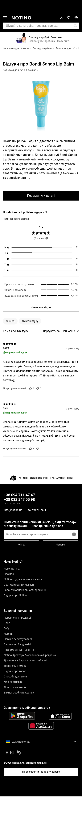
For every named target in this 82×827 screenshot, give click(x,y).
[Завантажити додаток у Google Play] (22, 716)
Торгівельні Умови (15, 665)
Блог (7, 623)
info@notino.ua (13, 509)
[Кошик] (76, 18)
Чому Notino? (12, 568)
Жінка (21, 544)
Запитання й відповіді (17, 644)
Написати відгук (41, 307)
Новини (8, 633)
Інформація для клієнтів (19, 649)
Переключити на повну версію (41, 771)
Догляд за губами (42, 48)
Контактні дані (36, 510)
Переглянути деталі (41, 195)
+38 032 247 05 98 (19, 499)
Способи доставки (15, 676)
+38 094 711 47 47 (19, 495)
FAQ (6, 628)
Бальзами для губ (65, 48)
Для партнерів (13, 681)
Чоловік (60, 544)
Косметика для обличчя (16, 48)
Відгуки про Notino (15, 595)
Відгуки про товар (15, 671)
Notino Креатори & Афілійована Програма (30, 655)
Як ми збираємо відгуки (16, 219)
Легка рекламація (15, 687)
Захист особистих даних (19, 692)
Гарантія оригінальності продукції (25, 590)
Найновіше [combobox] (68, 331)
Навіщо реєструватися (18, 639)
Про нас (9, 573)
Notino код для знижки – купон (23, 579)
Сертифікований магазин (19, 584)
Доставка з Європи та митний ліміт (26, 660)
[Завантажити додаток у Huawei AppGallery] (41, 726)
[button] (5, 18)
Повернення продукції (17, 617)
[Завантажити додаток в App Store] (60, 716)
